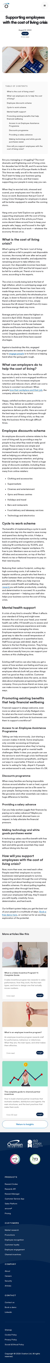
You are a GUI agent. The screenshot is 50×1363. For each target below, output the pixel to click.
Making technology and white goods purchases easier (25, 140)
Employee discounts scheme (19, 103)
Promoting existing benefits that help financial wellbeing (23, 117)
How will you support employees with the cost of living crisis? (25, 147)
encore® (8, 1208)
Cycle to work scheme (16, 107)
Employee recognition (14, 1240)
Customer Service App (14, 1199)
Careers (8, 1276)
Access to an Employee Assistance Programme (24, 124)
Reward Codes (11, 1184)
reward (6, 587)
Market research (12, 1230)
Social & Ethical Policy (14, 1344)
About (7, 1271)
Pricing (8, 1213)
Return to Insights (25, 1124)
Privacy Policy (11, 1339)
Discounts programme (18, 130)
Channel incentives (13, 1254)
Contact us (9, 1302)
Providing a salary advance (21, 135)
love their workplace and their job (26, 390)
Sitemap (8, 1330)
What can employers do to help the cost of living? (24, 97)
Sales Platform (11, 1203)
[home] (5, 5)
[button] (45, 5)
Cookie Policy (11, 1335)
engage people (16, 353)
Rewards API (10, 1189)
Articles (8, 1286)
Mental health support (16, 112)
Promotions (10, 1235)
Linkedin (8, 1312)
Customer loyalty (12, 1244)
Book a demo (10, 1307)
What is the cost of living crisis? (20, 91)
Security (8, 1281)
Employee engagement (15, 1249)
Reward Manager (12, 1194)
